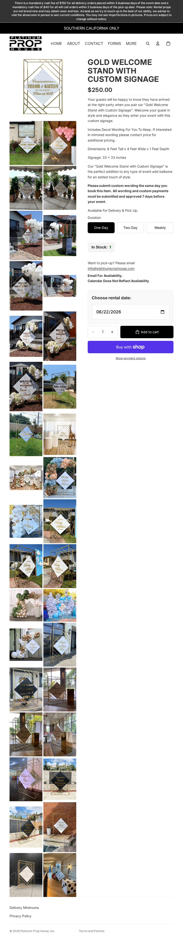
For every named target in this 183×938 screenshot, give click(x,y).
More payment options (131, 358)
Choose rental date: (111, 297)
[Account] (157, 43)
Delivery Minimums (24, 908)
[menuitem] (131, 43)
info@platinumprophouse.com (111, 268)
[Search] (147, 43)
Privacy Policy (20, 916)
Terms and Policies (91, 931)
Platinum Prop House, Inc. (37, 931)
